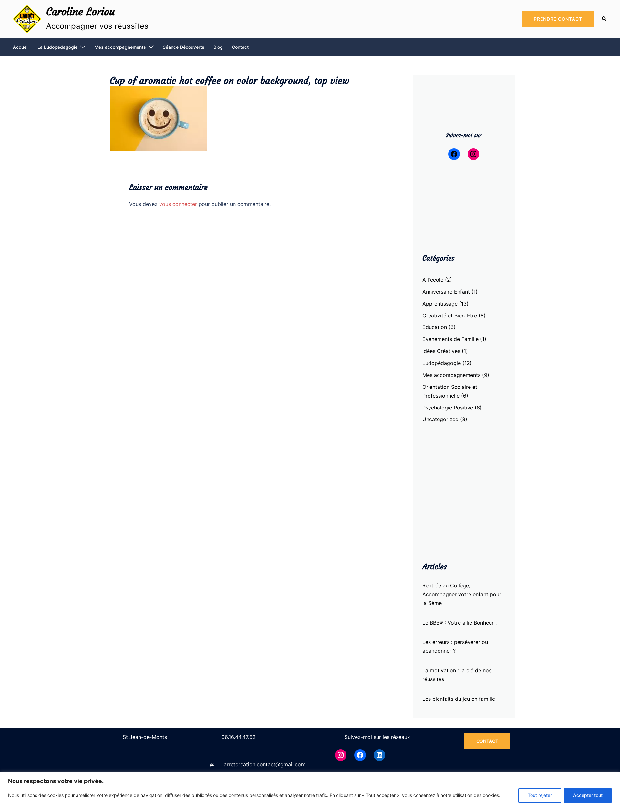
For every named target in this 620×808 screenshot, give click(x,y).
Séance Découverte (183, 47)
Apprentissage (440, 303)
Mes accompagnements (120, 47)
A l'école (432, 279)
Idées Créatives (441, 351)
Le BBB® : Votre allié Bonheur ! (459, 622)
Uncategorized (440, 419)
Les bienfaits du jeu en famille (458, 699)
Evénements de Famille (450, 339)
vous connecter (178, 204)
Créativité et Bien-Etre (449, 315)
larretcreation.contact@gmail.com (263, 764)
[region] (310, 790)
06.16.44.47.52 (239, 737)
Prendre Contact (558, 19)
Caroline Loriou (80, 11)
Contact (240, 47)
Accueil (20, 47)
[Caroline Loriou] (27, 19)
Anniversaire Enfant (446, 291)
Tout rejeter (540, 795)
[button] (604, 19)
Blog (218, 47)
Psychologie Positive (447, 407)
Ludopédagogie (441, 363)
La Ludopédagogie (57, 47)
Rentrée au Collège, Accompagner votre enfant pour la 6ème (461, 594)
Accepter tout (588, 795)
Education (434, 327)
